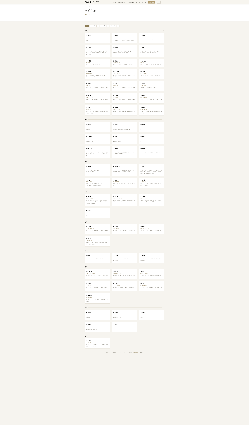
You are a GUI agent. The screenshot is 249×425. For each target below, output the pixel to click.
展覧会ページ (118, 352)
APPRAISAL (131, 2)
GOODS (138, 2)
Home (86, 14)
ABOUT (144, 2)
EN (159, 2)
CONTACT (151, 2)
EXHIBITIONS (122, 2)
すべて (87, 25)
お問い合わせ (135, 352)
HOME (114, 2)
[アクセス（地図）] (163, 2)
